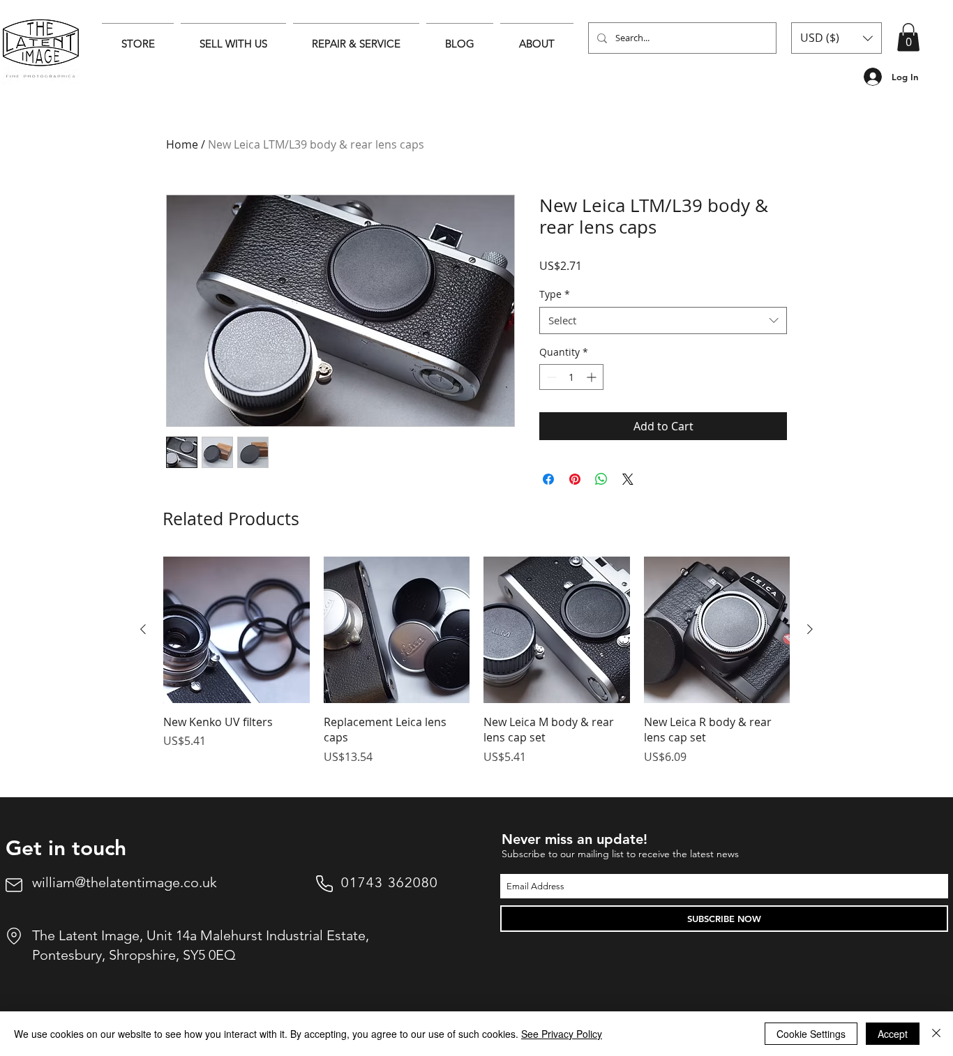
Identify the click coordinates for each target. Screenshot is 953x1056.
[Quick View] (236, 630)
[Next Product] (810, 629)
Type (554, 294)
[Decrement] (550, 377)
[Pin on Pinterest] (574, 479)
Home (182, 144)
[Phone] (324, 884)
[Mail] (14, 885)
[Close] (936, 1034)
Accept (893, 1034)
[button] (836, 38)
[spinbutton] (571, 377)
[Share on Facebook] (548, 479)
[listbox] (836, 38)
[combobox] (663, 320)
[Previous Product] (143, 629)
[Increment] (592, 377)
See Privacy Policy (561, 1034)
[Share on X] (628, 479)
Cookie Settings (811, 1034)
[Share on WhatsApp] (601, 479)
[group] (476, 668)
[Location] (14, 936)
